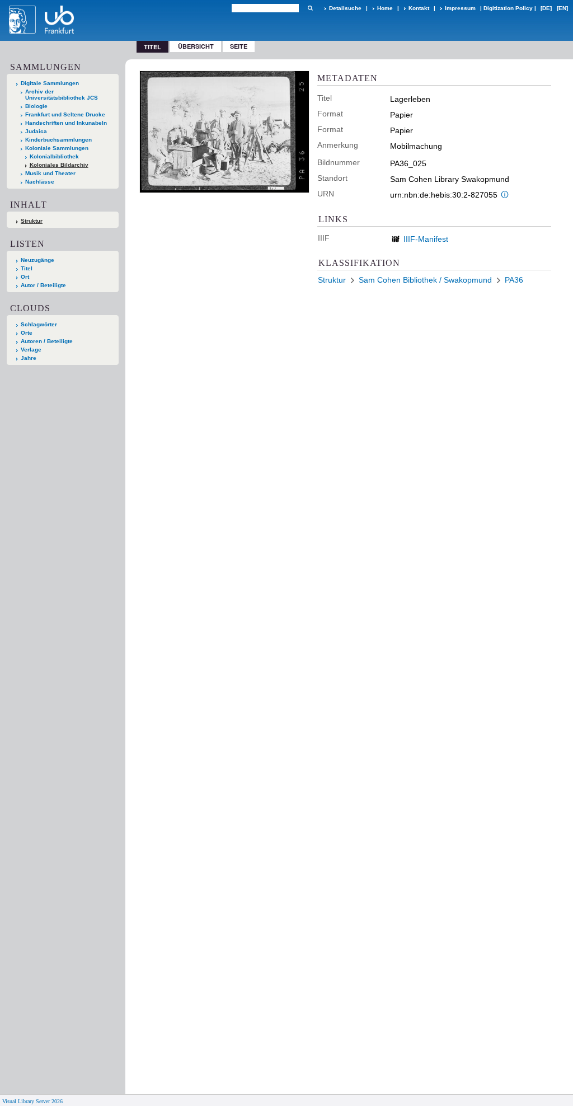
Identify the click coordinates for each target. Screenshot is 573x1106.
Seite (238, 46)
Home (385, 8)
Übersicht (196, 46)
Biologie (36, 106)
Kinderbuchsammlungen (58, 140)
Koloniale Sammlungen (56, 148)
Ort (25, 277)
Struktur (32, 221)
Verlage (31, 349)
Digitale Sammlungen (50, 83)
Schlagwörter (39, 324)
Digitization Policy (508, 8)
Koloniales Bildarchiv (59, 165)
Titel (26, 268)
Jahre (28, 358)
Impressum (460, 8)
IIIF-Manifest (425, 239)
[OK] (310, 8)
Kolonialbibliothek (54, 156)
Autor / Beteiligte (43, 285)
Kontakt (418, 8)
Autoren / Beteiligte (47, 341)
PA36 (514, 279)
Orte (26, 333)
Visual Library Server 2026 (32, 1101)
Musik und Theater (50, 173)
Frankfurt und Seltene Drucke (65, 114)
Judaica (36, 131)
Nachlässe (39, 182)
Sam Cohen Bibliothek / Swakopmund (425, 279)
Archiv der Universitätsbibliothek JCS (61, 94)
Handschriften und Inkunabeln (66, 123)
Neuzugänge (37, 260)
